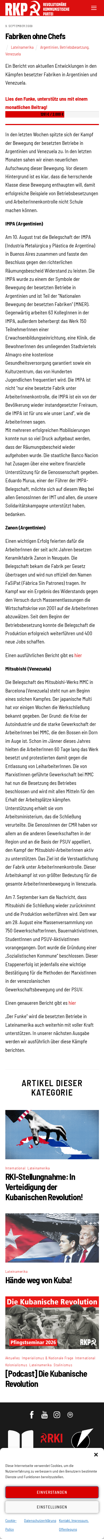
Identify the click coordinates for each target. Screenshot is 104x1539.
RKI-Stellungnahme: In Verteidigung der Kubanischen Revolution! (44, 1186)
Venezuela (13, 53)
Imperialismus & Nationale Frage (47, 1358)
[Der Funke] (34, 13)
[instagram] (57, 1412)
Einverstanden (52, 1492)
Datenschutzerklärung (40, 1520)
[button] (96, 1454)
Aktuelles (12, 1358)
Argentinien (49, 47)
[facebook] (32, 1412)
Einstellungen (52, 1506)
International (15, 1168)
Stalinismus (63, 1365)
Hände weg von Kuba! (38, 1280)
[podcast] (70, 1412)
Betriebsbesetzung (74, 47)
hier (78, 655)
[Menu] (94, 7)
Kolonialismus (16, 1365)
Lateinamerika (22, 47)
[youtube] (45, 1412)
